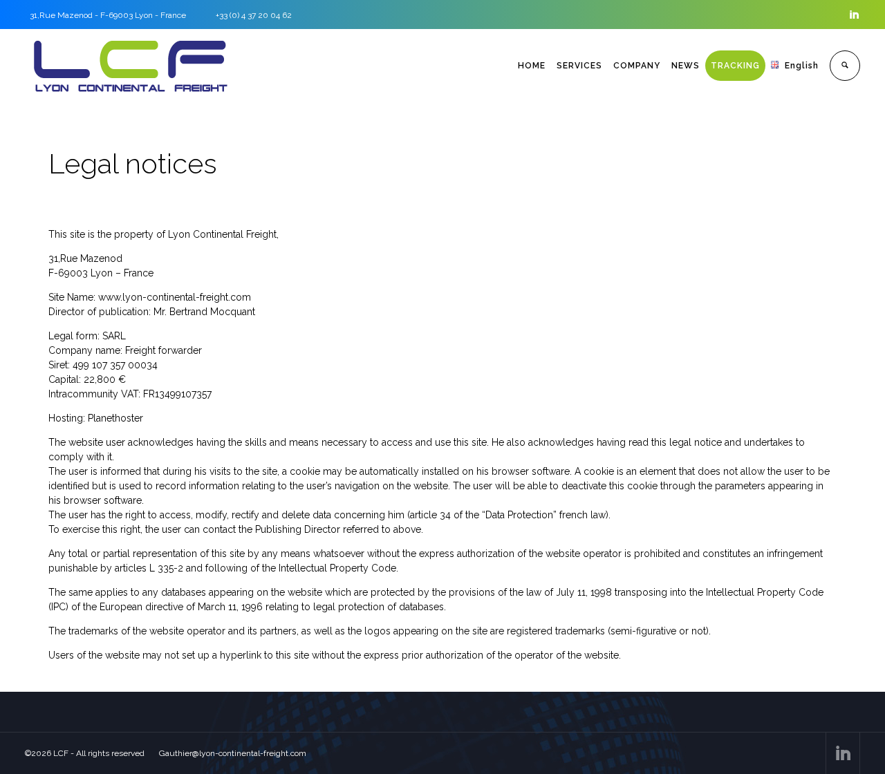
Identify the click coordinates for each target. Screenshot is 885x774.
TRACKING (735, 65)
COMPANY (636, 65)
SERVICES (579, 65)
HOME (532, 65)
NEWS (685, 65)
